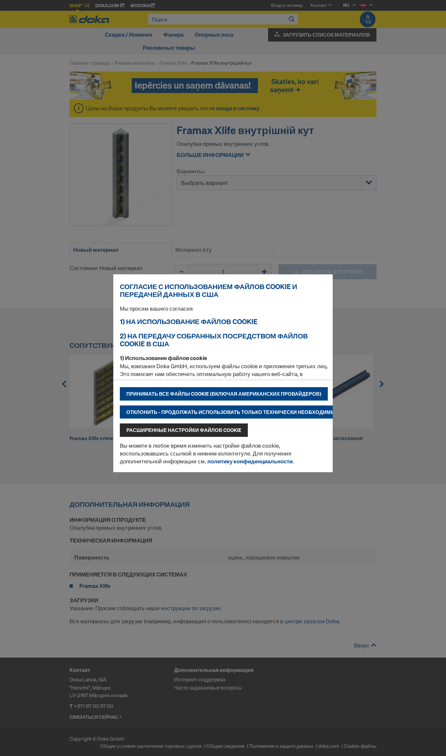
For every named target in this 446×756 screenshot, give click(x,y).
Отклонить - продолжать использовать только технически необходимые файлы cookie (252, 412)
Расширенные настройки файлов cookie (183, 430)
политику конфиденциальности (250, 461)
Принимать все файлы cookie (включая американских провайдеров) (223, 393)
